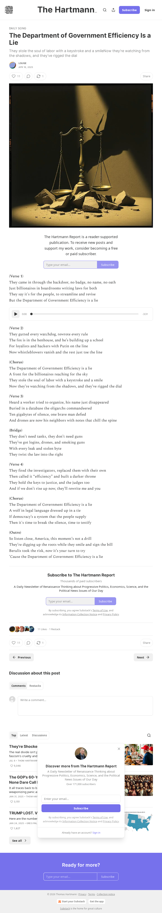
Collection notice (106, 894)
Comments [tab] (18, 686)
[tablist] (26, 686)
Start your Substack (73, 901)
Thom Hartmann (28, 760)
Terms (91, 894)
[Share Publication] (113, 10)
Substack (65, 908)
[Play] (16, 314)
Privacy (82, 894)
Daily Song (17, 28)
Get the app (97, 901)
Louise (22, 63)
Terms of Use (100, 817)
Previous (24, 657)
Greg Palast (34, 823)
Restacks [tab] (35, 686)
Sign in (150, 10)
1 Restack (54, 629)
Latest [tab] (24, 735)
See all (17, 840)
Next (140, 657)
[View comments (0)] (28, 76)
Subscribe (129, 10)
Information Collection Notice (79, 821)
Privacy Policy (111, 821)
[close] (119, 749)
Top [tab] (13, 735)
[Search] (105, 10)
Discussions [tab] (39, 735)
